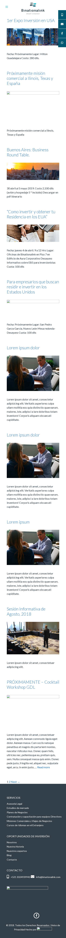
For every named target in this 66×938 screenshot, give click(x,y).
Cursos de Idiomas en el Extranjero (25, 825)
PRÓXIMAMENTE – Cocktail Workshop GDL (33, 684)
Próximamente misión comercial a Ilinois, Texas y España (30, 78)
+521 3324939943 (20, 877)
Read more (43, 767)
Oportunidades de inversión (28, 836)
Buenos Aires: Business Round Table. (27, 152)
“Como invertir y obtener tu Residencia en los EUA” (31, 214)
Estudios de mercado (18, 807)
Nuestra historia (15, 846)
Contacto (12, 859)
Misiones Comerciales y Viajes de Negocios (29, 821)
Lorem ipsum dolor (23, 347)
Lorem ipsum (18, 521)
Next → (15, 781)
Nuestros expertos (17, 850)
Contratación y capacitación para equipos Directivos (34, 816)
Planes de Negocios (17, 812)
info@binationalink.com (48, 877)
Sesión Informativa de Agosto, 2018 (26, 611)
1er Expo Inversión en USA (31, 20)
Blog (9, 855)
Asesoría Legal (14, 803)
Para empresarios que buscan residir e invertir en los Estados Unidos (33, 286)
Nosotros (12, 842)
